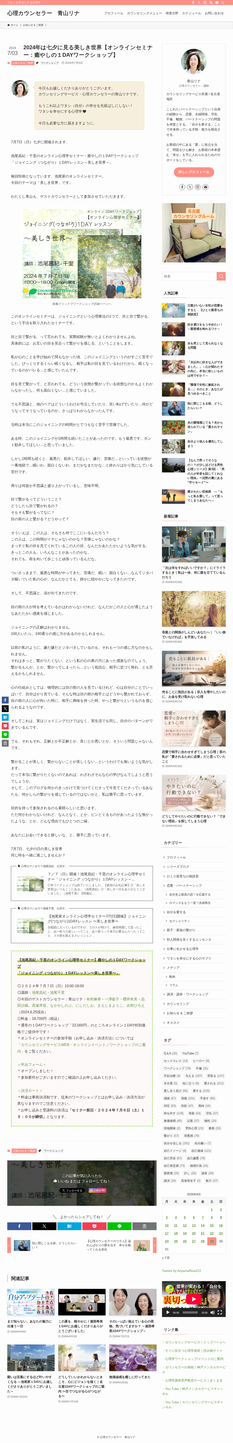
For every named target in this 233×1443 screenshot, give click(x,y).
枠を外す (173, 1113)
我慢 (188, 1098)
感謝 (170, 1098)
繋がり (171, 1135)
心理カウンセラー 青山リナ (43, 13)
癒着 (215, 1128)
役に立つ (190, 1083)
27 (194, 1241)
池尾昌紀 (39, 992)
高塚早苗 (39, 1005)
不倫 (202, 1068)
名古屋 (170, 1083)
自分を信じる (176, 1143)
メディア (173, 967)
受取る (215, 1076)
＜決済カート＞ (30, 1091)
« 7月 (166, 1258)
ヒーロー (201, 1061)
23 (221, 1233)
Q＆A (170, 1053)
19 (185, 1233)
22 (212, 1233)
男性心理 (194, 1128)
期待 (204, 1106)
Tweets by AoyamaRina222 (181, 1271)
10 (167, 1225)
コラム (173, 985)
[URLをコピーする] (144, 1226)
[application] (194, 1299)
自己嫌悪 (196, 1158)
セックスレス (176, 1061)
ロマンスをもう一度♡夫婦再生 (190, 903)
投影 (187, 1106)
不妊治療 (172, 1076)
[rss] (211, 2)
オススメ (173, 1022)
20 (194, 1233)
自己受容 (173, 1158)
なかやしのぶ (61, 1005)
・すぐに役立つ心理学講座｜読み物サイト (192, 1350)
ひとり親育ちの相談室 (183, 876)
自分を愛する (176, 912)
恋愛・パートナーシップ (184, 885)
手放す (207, 1098)
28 (203, 1241)
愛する (201, 1091)
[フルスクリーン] (220, 1312)
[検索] (223, 2)
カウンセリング (178, 1004)
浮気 (212, 1113)
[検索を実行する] (221, 276)
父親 (193, 1120)
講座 (207, 1173)
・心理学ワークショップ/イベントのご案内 (192, 1359)
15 (212, 1225)
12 (185, 1225)
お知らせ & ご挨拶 (23, 63)
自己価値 (201, 1150)
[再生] (168, 1312)
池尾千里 (57, 992)
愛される (214, 1083)
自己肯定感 (174, 1165)
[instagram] (205, 2)
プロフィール (176, 857)
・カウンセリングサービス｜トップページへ (194, 1342)
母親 (195, 1113)
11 (175, 1225)
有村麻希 (93, 999)
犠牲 (210, 1120)
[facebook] (193, 2)
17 (167, 1233)
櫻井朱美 (130, 999)
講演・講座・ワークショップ (187, 994)
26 (185, 1241)
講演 (170, 1180)
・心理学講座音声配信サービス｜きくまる (192, 1380)
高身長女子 (190, 1180)
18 (176, 1233)
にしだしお (85, 1005)
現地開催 (172, 1128)
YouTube (190, 1053)
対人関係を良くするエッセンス (189, 939)
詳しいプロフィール (194, 172)
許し (190, 1173)
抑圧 (170, 1106)
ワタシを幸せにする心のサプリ (189, 958)
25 (176, 1241)
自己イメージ (175, 1150)
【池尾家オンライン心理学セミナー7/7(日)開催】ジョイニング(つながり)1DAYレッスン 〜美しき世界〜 (97, 918)
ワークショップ (49, 63)
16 (221, 1225)
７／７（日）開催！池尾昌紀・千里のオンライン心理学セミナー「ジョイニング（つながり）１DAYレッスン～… (97, 876)
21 (203, 1233)
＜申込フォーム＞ (31, 1064)
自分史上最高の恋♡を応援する (190, 894)
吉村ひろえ (136, 1005)
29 (212, 1241)
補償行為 (199, 1165)
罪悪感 (191, 1135)
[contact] (217, 2)
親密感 (171, 1173)
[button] (19, 1226)
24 (167, 1241)
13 (194, 1225)
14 (203, 1225)
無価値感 (173, 1120)
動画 (172, 976)
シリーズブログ (178, 866)
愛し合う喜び (176, 1091)
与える (193, 1076)
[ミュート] (212, 1312)
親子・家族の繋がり (181, 930)
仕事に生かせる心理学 (183, 949)
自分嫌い (203, 1143)
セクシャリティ (179, 921)
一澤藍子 (112, 999)
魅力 (212, 1180)
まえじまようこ (110, 1005)
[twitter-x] (199, 2)
